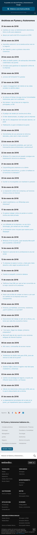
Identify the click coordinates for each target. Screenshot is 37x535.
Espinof (21, 485)
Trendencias (5, 504)
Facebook (12, 412)
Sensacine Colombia (24, 523)
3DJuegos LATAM (24, 518)
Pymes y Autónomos (24, 507)
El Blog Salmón (23, 504)
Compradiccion (6, 509)
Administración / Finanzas (26, 427)
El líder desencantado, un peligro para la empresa (19, 116)
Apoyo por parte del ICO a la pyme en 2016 (17, 35)
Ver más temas (7, 449)
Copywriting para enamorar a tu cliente (15, 167)
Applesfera (5, 476)
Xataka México (6, 518)
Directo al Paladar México (8, 525)
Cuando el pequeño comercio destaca (15, 274)
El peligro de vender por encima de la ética (17, 113)
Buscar (34, 455)
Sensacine (22, 482)
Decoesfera (5, 507)
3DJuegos (21, 471)
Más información (20, 533)
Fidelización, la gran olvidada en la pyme (16, 125)
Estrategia (5, 430)
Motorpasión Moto (24, 496)
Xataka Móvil (5, 474)
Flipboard (19, 412)
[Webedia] (6, 463)
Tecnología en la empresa (9, 443)
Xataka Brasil (5, 520)
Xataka (3, 471)
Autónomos (22, 437)
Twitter (8, 412)
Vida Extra (21, 474)
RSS (16, 412)
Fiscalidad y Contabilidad (26, 430)
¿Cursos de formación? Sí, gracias (14, 77)
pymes (4, 437)
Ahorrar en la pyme (24, 440)
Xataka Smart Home (7, 479)
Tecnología (22, 433)
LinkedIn (23, 412)
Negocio (4, 440)
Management (5, 433)
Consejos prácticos (7, 427)
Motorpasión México (24, 525)
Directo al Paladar (6, 493)
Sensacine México (24, 520)
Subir (30, 462)
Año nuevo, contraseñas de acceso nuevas (17, 346)
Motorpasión (22, 493)
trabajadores (22, 443)
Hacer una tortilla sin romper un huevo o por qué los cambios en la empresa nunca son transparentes (19, 296)
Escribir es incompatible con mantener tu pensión (19, 182)
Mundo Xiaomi (5, 481)
